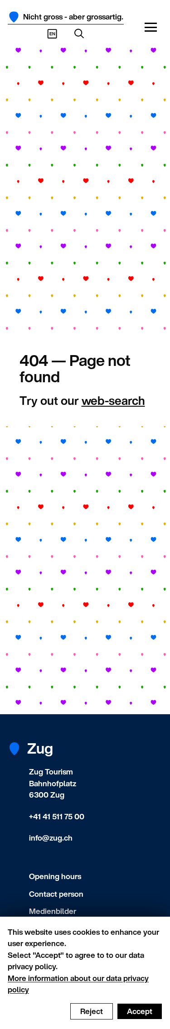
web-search (113, 400)
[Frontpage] (14, 17)
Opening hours (55, 876)
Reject (91, 1011)
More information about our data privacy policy (78, 983)
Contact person (56, 893)
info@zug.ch (51, 837)
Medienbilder (52, 911)
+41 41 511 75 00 (56, 816)
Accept (139, 1011)
